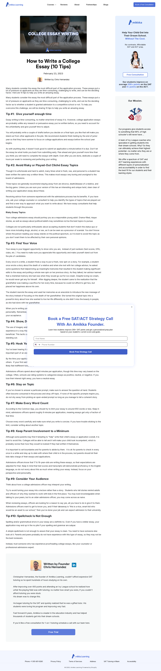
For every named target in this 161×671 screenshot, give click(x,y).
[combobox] (37, 345)
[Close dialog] (132, 307)
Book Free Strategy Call (80, 351)
